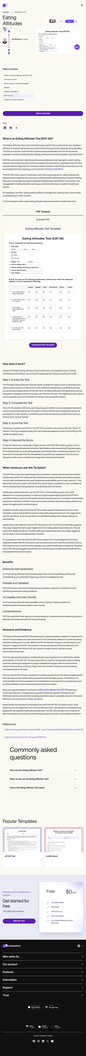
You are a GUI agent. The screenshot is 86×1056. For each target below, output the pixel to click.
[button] (81, 5)
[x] (47, 1041)
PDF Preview (8, 96)
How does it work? (10, 79)
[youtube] (52, 1041)
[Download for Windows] (51, 1007)
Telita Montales (15, 39)
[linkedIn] (43, 1041)
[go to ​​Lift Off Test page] (22, 839)
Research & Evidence (11, 92)
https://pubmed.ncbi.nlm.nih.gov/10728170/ (25, 737)
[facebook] (33, 1041)
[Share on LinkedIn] (5, 128)
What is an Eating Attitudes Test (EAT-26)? (18, 75)
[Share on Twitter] (16, 128)
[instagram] (38, 1041)
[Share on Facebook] (11, 128)
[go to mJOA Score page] (63, 839)
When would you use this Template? (16, 83)
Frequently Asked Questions (14, 100)
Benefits (7, 88)
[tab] (43, 212)
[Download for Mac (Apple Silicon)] (34, 1007)
